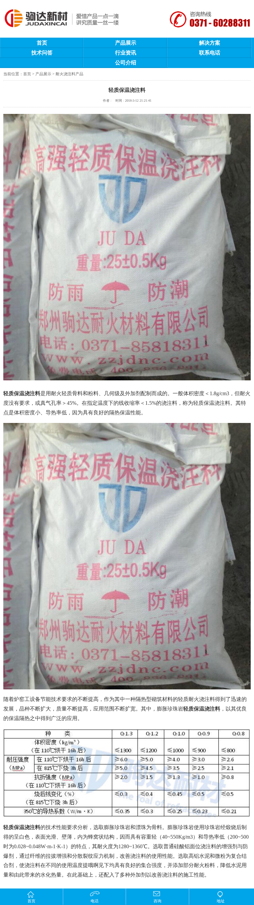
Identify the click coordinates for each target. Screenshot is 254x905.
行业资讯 (125, 52)
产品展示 (125, 43)
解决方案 (209, 43)
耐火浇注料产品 (69, 74)
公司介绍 (125, 62)
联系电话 (209, 52)
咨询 (157, 901)
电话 (95, 901)
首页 (42, 43)
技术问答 (42, 52)
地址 (221, 901)
